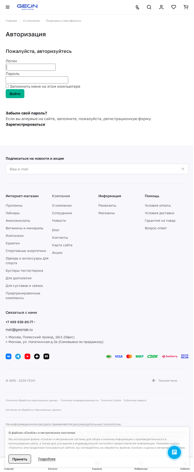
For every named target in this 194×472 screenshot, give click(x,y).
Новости (59, 220)
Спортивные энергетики (26, 251)
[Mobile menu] (7, 7)
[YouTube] (27, 356)
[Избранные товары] (173, 7)
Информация (109, 196)
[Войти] (161, 7)
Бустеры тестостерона (24, 270)
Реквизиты (107, 205)
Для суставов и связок (24, 286)
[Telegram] (18, 356)
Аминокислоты (18, 220)
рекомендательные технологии (97, 424)
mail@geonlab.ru (19, 329)
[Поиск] (149, 7)
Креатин (13, 243)
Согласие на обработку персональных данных (34, 410)
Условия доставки (159, 213)
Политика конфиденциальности (79, 400)
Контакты (60, 237)
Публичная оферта (134, 400)
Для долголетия (18, 278)
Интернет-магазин (22, 196)
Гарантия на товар (160, 220)
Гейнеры (13, 213)
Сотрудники (62, 213)
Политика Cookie (111, 400)
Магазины (106, 213)
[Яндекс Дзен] (37, 356)
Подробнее (47, 459)
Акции (57, 253)
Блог (55, 230)
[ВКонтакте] (8, 356)
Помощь (152, 196)
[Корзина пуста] (186, 7)
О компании (62, 205)
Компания (61, 196)
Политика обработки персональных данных (32, 400)
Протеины (14, 205)
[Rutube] (46, 356)
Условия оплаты (158, 205)
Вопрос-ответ (156, 228)
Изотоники (15, 236)
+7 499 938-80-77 (19, 322)
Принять (19, 459)
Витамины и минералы (24, 228)
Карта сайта (62, 245)
